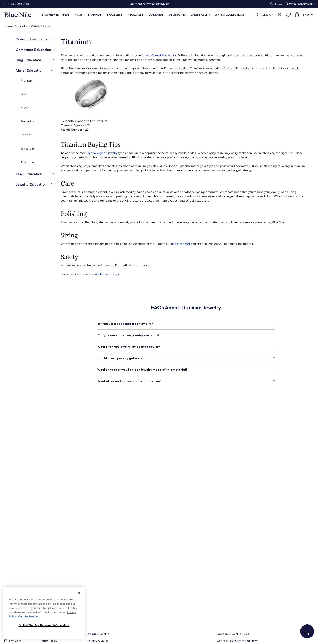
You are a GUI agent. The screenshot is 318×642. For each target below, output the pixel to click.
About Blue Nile (98, 634)
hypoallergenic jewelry (102, 153)
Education (21, 26)
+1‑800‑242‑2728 (18, 3)
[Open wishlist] (288, 14)
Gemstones (177, 14)
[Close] (79, 593)
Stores (278, 4)
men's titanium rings (105, 274)
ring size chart (180, 244)
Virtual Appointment (301, 3)
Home (8, 26)
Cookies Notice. (28, 616)
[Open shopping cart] (296, 14)
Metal (35, 26)
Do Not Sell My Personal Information (44, 625)
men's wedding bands (161, 55)
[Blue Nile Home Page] (18, 14)
